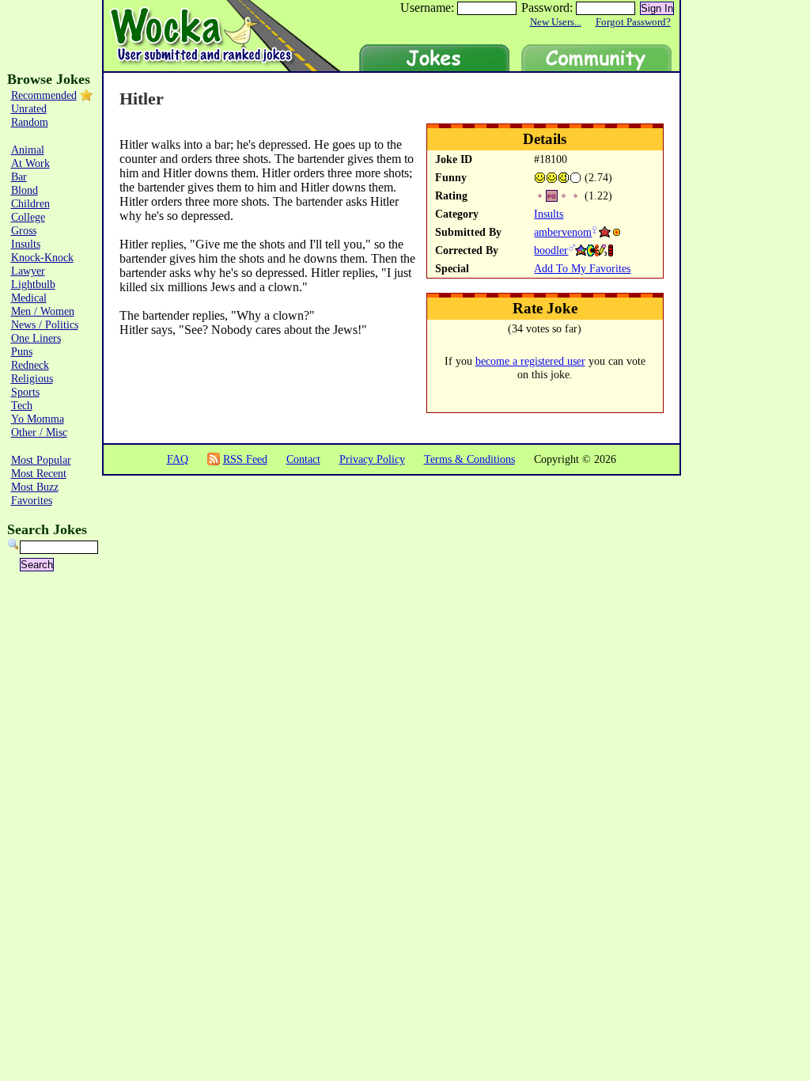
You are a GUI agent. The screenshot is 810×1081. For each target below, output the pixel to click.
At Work (30, 163)
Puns (21, 351)
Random (29, 122)
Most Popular (41, 459)
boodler (551, 250)
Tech (21, 405)
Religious (32, 378)
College (28, 217)
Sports (25, 391)
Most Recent (38, 473)
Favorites (31, 500)
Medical (29, 297)
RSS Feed (245, 459)
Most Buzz (35, 486)
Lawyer (28, 270)
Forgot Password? (633, 22)
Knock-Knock (42, 257)
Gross (23, 230)
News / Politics (44, 324)
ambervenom (563, 232)
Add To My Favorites (582, 268)
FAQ (177, 459)
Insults (548, 213)
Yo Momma (37, 418)
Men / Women (42, 311)
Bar (19, 176)
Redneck (30, 364)
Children (30, 203)
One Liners (36, 338)
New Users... (555, 22)
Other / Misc (39, 432)
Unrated (29, 108)
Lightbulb (33, 284)
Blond (24, 190)
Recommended (44, 95)
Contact (303, 459)
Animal (27, 149)
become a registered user (530, 361)
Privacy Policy (372, 459)
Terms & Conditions (469, 459)
